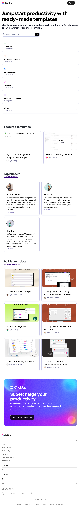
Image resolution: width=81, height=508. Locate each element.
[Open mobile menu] (77, 3)
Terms (44, 504)
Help (3, 483)
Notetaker (5, 454)
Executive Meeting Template (59, 154)
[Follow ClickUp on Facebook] (6, 489)
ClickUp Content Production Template (57, 327)
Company (5, 479)
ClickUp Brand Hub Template (19, 291)
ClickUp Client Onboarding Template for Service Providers (58, 293)
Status (19, 504)
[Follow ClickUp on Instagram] (9, 489)
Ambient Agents (7, 451)
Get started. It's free (20, 417)
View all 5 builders (11, 177)
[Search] (37, 34)
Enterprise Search (8, 457)
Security (27, 504)
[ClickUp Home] (7, 2)
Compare (5, 474)
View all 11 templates (12, 264)
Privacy (36, 504)
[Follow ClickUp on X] (13, 489)
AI (2, 440)
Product (4, 470)
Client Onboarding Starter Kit (20, 361)
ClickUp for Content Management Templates (55, 362)
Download (5, 465)
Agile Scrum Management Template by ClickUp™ (18, 156)
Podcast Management (16, 326)
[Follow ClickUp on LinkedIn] (3, 489)
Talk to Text (6, 460)
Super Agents (6, 447)
